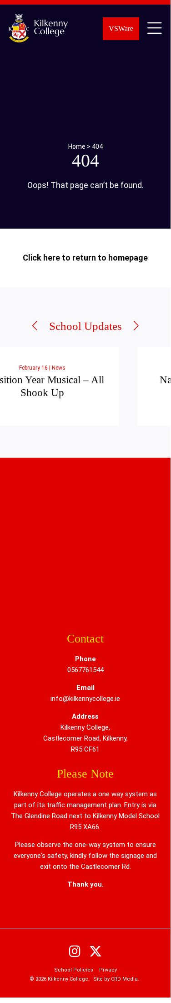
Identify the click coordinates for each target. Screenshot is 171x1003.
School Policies (73, 970)
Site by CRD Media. (116, 979)
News (16, 368)
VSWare (121, 28)
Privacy (108, 970)
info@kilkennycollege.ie (85, 699)
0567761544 (85, 670)
